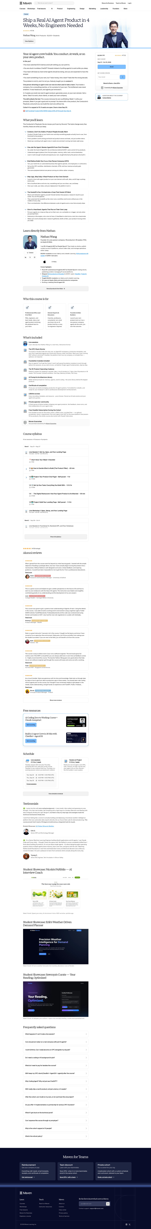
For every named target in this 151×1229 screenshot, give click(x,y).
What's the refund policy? (33, 1136)
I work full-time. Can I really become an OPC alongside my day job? (47, 1050)
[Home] (25, 1193)
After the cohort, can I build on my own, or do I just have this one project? (49, 1097)
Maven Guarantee (118, 87)
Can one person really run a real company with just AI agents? (45, 1042)
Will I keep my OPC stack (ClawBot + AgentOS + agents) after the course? (50, 1073)
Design (82, 9)
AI (52, 9)
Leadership (104, 9)
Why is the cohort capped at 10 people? (38, 1128)
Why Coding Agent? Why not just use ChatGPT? (41, 1081)
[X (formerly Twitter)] (130, 1224)
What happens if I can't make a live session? (40, 1034)
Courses (22, 9)
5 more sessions (31, 784)
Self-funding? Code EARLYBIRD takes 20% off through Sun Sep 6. (48, 111)
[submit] (122, 77)
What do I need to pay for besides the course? (40, 1065)
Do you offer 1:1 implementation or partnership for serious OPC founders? (49, 1105)
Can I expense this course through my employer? (41, 1120)
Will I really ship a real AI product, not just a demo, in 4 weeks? (45, 1089)
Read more (28, 572)
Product (59, 9)
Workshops (31, 9)
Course (26, 14)
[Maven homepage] (25, 3)
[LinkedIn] (126, 1224)
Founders (116, 9)
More (125, 9)
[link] (107, 3)
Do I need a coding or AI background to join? (40, 1058)
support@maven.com (96, 1208)
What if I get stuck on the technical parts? (39, 1113)
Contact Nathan (107, 98)
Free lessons (41, 9)
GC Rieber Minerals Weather (45, 826)
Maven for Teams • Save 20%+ (111, 83)
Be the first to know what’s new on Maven (93, 1199)
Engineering (71, 9)
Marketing (92, 9)
